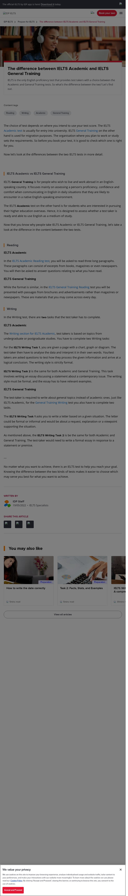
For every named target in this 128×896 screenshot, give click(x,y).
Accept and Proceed (13, 890)
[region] (63, 880)
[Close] (120, 869)
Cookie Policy (16, 880)
